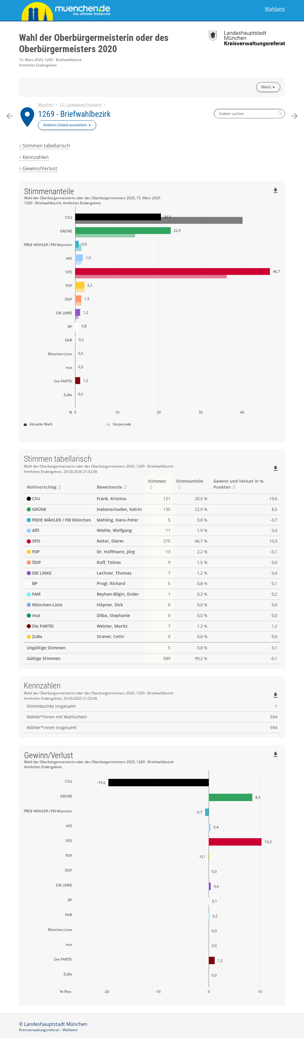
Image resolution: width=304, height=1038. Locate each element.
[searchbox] (249, 113)
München (45, 104)
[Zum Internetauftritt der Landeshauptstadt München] (85, 10)
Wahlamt (275, 9)
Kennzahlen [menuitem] (36, 157)
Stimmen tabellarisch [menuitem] (46, 145)
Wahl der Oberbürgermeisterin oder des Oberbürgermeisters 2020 (94, 43)
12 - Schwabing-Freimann (81, 104)
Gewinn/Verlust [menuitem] (40, 168)
